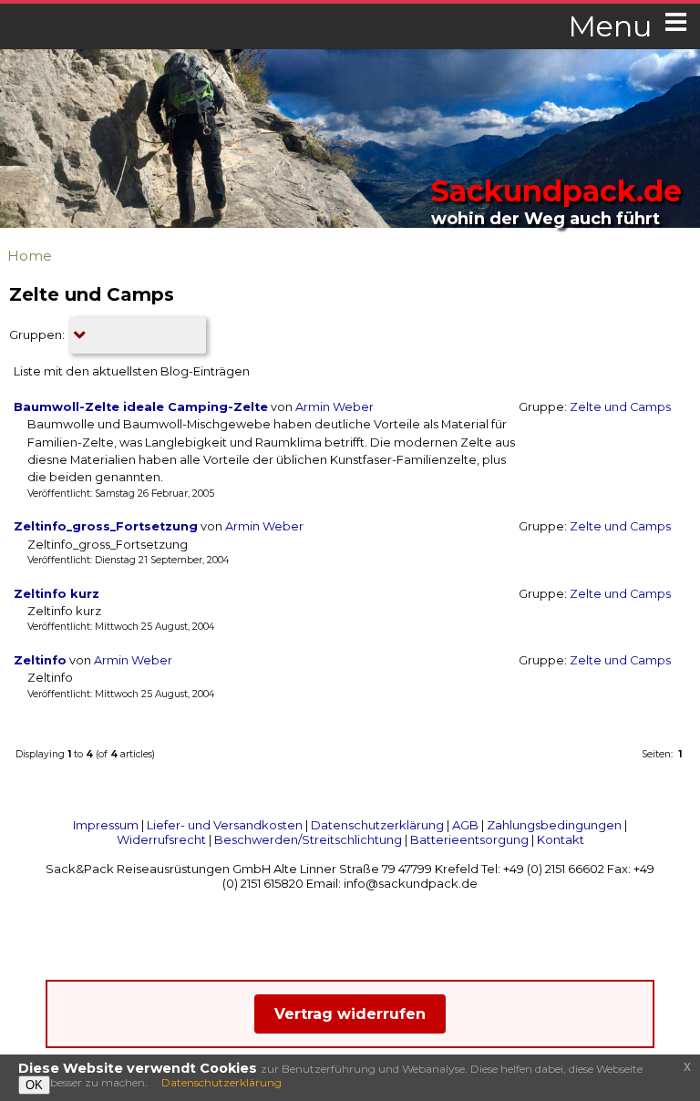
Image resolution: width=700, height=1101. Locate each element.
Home (29, 255)
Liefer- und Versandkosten (225, 825)
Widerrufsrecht (161, 839)
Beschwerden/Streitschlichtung (308, 839)
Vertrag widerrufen (350, 1014)
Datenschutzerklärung (377, 825)
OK (34, 1085)
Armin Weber (334, 407)
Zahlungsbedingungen (554, 825)
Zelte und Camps (620, 407)
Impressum (106, 825)
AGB (465, 825)
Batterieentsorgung (469, 839)
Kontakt (560, 839)
